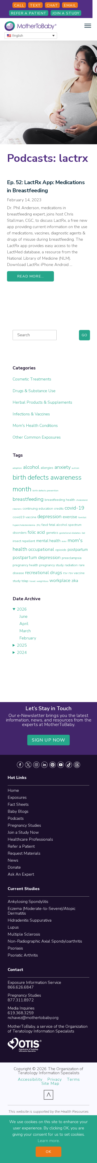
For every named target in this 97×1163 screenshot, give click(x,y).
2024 (22, 652)
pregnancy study (51, 565)
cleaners (17, 509)
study (17, 581)
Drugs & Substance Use (34, 391)
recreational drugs (43, 573)
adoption (17, 468)
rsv (65, 573)
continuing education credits (43, 508)
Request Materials (24, 853)
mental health (48, 540)
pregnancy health (25, 565)
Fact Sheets (18, 804)
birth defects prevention (45, 490)
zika (75, 580)
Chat (52, 5)
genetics (52, 532)
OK (48, 1151)
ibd (83, 533)
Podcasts (16, 818)
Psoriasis (15, 948)
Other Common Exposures (37, 437)
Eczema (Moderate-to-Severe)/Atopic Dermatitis (41, 911)
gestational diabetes (70, 533)
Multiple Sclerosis (24, 934)
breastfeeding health (60, 499)
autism (75, 468)
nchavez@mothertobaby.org (33, 1017)
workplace (59, 580)
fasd (45, 524)
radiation (71, 565)
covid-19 (74, 508)
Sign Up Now (48, 740)
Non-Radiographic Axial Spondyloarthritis (45, 941)
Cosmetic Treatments (32, 379)
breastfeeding (28, 499)
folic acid (36, 532)
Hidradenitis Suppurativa (29, 920)
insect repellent (24, 541)
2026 (22, 609)
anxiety (62, 467)
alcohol (31, 467)
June (23, 616)
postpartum (77, 549)
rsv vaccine (77, 573)
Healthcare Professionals (30, 839)
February (27, 638)
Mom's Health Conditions (35, 425)
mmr (64, 541)
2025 (22, 645)
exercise (70, 517)
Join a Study (65, 13)
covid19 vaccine (24, 517)
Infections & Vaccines (31, 414)
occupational (41, 549)
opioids (60, 549)
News (13, 860)
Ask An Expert (21, 874)
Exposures (17, 797)
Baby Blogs (18, 811)
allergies (47, 467)
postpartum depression (37, 557)
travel (32, 581)
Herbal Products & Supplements (42, 402)
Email (70, 5)
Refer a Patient (28, 13)
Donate (14, 867)
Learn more (48, 1140)
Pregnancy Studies (24, 825)
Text (35, 5)
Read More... (30, 276)
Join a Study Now (23, 832)
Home (13, 790)
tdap (25, 581)
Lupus (13, 927)
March (25, 631)
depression (49, 516)
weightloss (42, 581)
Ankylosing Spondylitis (28, 901)
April (23, 623)
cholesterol (82, 500)
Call (19, 5)
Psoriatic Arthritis (23, 955)
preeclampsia (71, 558)
